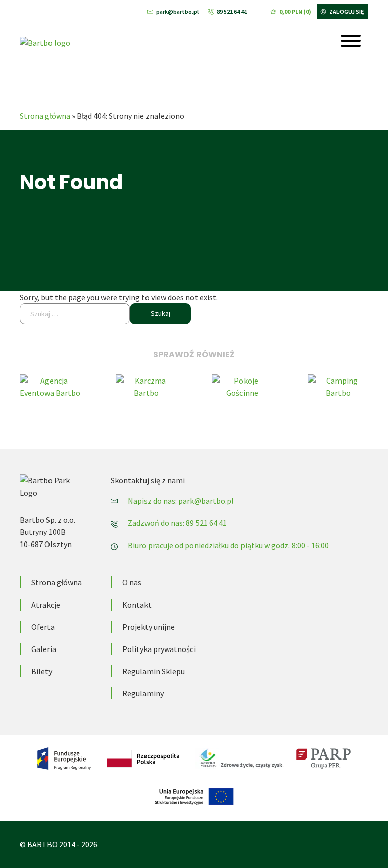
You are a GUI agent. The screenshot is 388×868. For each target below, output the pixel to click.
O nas (131, 582)
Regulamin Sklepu (153, 671)
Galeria (43, 649)
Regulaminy (143, 693)
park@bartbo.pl (177, 11)
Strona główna (45, 116)
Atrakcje (45, 605)
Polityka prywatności (159, 649)
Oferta (43, 627)
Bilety (41, 671)
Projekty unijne (148, 627)
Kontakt (137, 605)
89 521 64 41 (232, 11)
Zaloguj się (346, 11)
